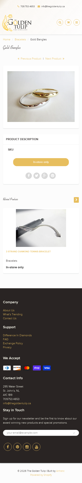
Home (6, 39)
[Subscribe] (74, 433)
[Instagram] (27, 447)
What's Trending (12, 314)
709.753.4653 (27, 6)
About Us (8, 310)
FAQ (5, 339)
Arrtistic (60, 471)
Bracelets (20, 39)
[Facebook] (8, 447)
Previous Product (30, 58)
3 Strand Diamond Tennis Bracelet (28, 251)
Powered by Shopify (41, 475)
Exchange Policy (13, 343)
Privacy (7, 347)
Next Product (53, 58)
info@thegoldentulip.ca (53, 6)
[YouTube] (36, 447)
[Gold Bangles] (41, 96)
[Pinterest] (17, 447)
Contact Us (9, 318)
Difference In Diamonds (17, 335)
